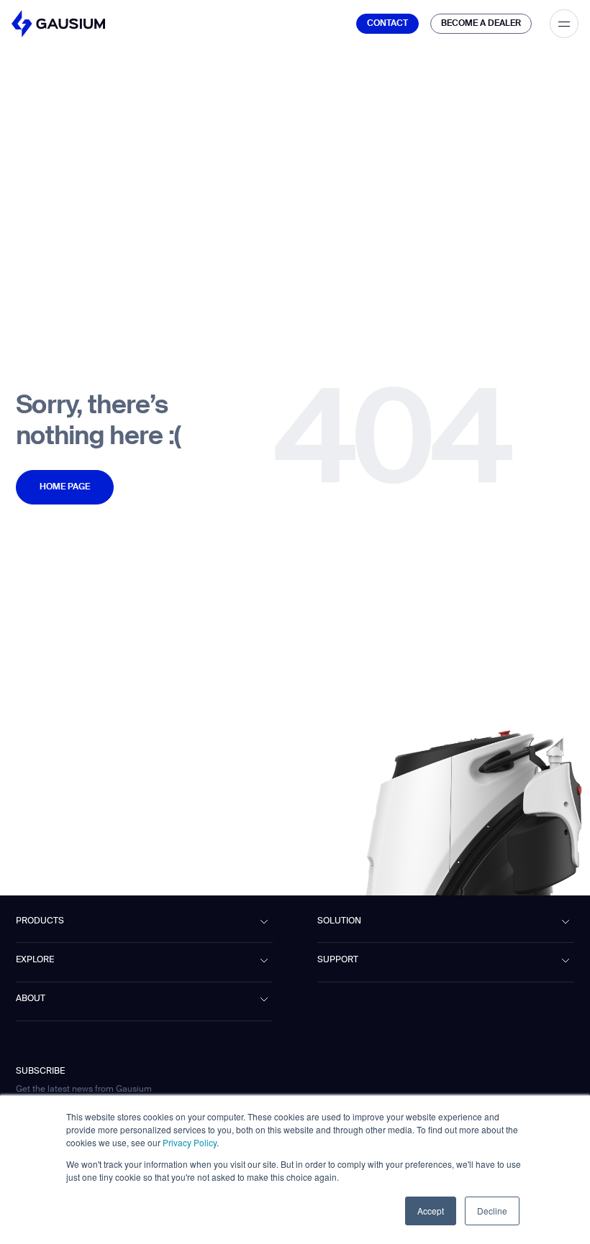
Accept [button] (430, 1210)
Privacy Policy (190, 1142)
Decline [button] (492, 1210)
